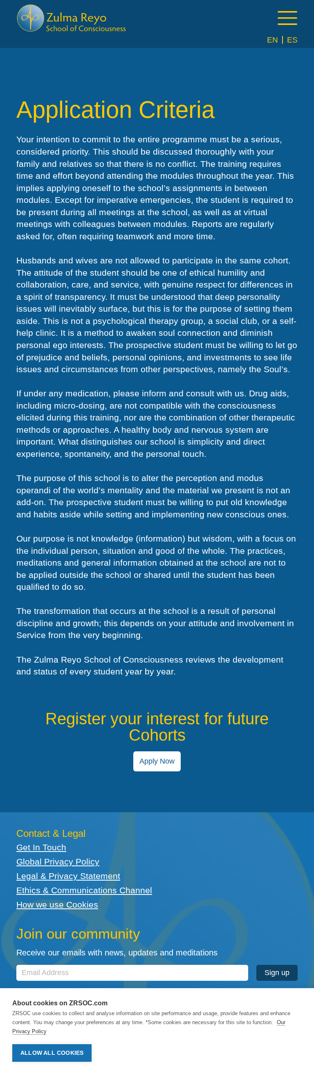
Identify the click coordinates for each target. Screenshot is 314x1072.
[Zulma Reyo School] (71, 18)
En (272, 40)
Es (292, 40)
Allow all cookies (51, 1053)
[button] (287, 18)
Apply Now (157, 761)
